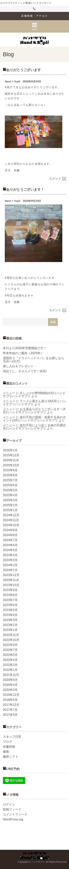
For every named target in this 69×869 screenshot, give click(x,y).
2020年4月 (10, 684)
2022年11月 (11, 635)
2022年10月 (11, 640)
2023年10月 (11, 585)
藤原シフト (10, 756)
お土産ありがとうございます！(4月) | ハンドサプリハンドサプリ (34, 411)
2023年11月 (11, 580)
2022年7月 (10, 650)
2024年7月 (10, 540)
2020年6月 (10, 679)
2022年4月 (10, 659)
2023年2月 (10, 625)
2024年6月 (10, 545)
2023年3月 (10, 620)
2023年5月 (10, 610)
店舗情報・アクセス (34, 15)
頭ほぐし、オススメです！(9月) (24, 371)
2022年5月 (10, 655)
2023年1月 (10, 630)
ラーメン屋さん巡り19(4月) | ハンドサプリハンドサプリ (34, 402)
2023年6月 (10, 605)
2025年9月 (10, 470)
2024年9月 (10, 530)
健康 (6, 751)
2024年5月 (10, 550)
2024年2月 (10, 565)
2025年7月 (10, 480)
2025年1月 (10, 510)
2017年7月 (10, 709)
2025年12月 (11, 455)
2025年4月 (10, 495)
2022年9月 (10, 645)
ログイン (9, 804)
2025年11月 (11, 460)
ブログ (7, 741)
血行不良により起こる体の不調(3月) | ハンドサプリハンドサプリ (34, 427)
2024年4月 (10, 555)
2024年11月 (11, 520)
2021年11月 (11, 674)
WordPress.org (13, 819)
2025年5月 (10, 490)
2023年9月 (10, 590)
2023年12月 (11, 575)
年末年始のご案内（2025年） (23, 353)
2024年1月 (10, 570)
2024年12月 (11, 515)
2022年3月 (10, 664)
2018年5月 (10, 699)
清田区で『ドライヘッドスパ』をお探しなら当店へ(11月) (33, 359)
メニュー (9, 393)
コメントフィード (15, 814)
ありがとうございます (23, 70)
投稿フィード (12, 809)
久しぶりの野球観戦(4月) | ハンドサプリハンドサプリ (34, 394)
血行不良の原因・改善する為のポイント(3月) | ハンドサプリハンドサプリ (34, 419)
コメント (57, 178)
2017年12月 (11, 704)
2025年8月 (10, 475)
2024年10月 (11, 525)
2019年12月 (11, 694)
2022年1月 (10, 669)
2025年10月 (11, 465)
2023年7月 (10, 600)
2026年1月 (10, 450)
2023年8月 (10, 595)
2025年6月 (10, 485)
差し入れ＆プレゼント (18, 366)
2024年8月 (10, 535)
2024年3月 (10, 560)
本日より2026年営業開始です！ (25, 348)
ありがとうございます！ (25, 189)
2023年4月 (10, 615)
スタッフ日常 (12, 736)
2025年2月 (10, 505)
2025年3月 (10, 500)
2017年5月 (10, 714)
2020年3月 (10, 689)
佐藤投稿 (9, 746)
